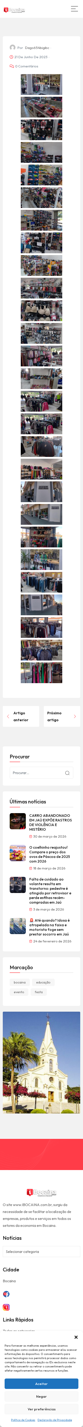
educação (43, 982)
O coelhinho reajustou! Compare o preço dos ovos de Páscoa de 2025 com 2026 (49, 854)
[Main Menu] (74, 9)
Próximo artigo (54, 716)
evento (19, 992)
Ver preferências (42, 1409)
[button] (76, 1336)
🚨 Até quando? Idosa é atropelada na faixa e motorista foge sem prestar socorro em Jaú (49, 927)
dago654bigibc (37, 47)
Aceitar (41, 1384)
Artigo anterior (20, 716)
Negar (41, 1396)
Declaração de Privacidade (55, 1420)
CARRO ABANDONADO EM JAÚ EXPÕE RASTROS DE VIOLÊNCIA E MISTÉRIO (50, 822)
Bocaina (9, 1281)
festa (39, 992)
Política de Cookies (23, 1420)
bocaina (20, 982)
